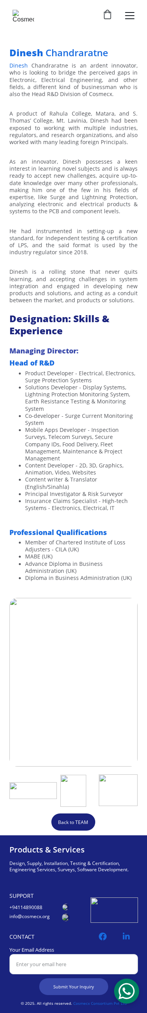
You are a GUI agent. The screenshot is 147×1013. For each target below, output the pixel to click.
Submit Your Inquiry (73, 987)
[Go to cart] (107, 15)
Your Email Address (31, 949)
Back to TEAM (73, 822)
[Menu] (129, 15)
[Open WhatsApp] (126, 991)
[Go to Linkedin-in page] (126, 936)
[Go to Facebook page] (106, 936)
